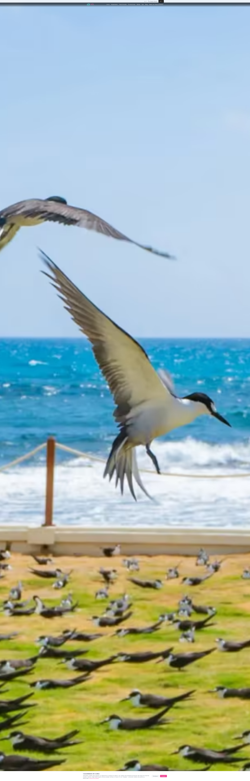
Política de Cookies (94, 778)
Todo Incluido (123, 4)
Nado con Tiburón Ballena (156, 4)
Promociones (131, 4)
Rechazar (155, 776)
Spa (143, 4)
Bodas (138, 4)
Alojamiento (114, 4)
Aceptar (163, 776)
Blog (146, 4)
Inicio (108, 4)
